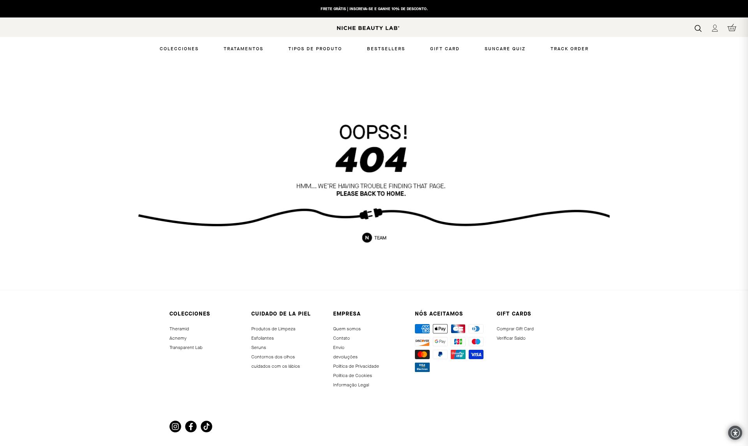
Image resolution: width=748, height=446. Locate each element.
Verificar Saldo (511, 338)
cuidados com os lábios (275, 366)
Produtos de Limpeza (273, 329)
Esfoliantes (262, 338)
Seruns (258, 347)
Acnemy (178, 338)
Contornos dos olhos (273, 357)
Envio (338, 347)
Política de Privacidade (356, 366)
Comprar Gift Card (515, 329)
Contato (341, 338)
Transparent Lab (186, 347)
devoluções (345, 357)
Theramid (179, 329)
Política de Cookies (352, 375)
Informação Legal (351, 385)
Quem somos (347, 329)
